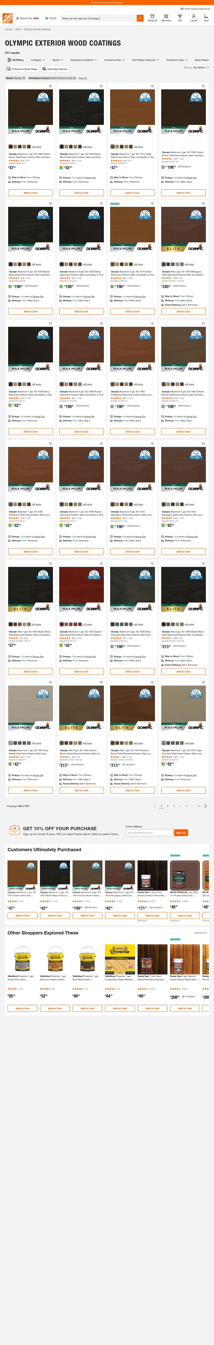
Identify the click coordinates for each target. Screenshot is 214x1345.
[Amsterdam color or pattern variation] (117, 624)
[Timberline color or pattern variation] (113, 384)
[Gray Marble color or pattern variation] (11, 743)
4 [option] (180, 805)
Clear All (82, 78)
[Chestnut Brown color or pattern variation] (113, 743)
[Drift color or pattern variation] (182, 264)
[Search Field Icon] (140, 18)
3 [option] (174, 805)
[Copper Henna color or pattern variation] (80, 624)
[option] (205, 806)
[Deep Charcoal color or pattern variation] (113, 624)
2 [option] (167, 805)
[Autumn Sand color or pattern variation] (177, 264)
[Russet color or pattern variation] (29, 147)
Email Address (134, 826)
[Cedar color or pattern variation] (113, 147)
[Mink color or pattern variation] (20, 147)
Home (8, 28)
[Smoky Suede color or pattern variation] (173, 264)
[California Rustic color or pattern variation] (71, 624)
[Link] (30, 140)
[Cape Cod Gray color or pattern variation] (164, 743)
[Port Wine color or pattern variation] (75, 624)
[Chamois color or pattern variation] (15, 147)
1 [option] (161, 805)
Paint (18, 28)
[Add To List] (50, 86)
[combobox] (98, 18)
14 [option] (199, 805)
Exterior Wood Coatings (37, 28)
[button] (196, 67)
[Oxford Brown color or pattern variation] (11, 147)
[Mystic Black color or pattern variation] (62, 147)
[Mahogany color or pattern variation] (164, 264)
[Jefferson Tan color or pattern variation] (80, 384)
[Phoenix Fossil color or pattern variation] (131, 624)
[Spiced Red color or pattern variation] (62, 624)
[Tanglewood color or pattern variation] (66, 624)
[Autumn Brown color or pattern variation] (164, 384)
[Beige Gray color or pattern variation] (24, 147)
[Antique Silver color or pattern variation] (126, 624)
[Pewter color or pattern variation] (122, 624)
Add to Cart (30, 192)
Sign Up (181, 832)
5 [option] (186, 805)
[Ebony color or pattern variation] (62, 264)
